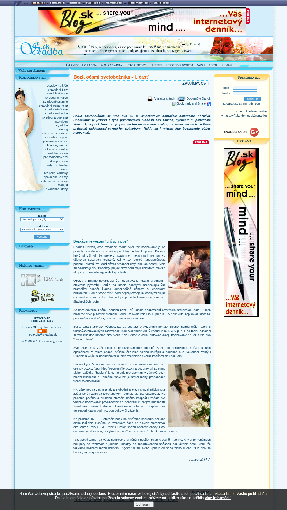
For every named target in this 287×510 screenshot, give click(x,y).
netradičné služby (56, 149)
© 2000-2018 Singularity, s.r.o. (42, 341)
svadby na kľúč (57, 85)
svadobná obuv (57, 93)
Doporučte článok (198, 98)
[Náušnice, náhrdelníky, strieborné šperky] (42, 285)
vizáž (64, 169)
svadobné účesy (56, 109)
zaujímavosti (195, 83)
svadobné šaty (58, 89)
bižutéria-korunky (56, 173)
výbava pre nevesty (54, 181)
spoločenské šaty (56, 177)
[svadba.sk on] (241, 135)
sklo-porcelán (58, 161)
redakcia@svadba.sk (42, 334)
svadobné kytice (56, 97)
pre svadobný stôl (55, 157)
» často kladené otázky (251, 111)
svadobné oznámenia (53, 105)
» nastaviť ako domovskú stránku (244, 115)
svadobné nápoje (56, 137)
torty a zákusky (57, 165)
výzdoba (62, 125)
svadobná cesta (57, 153)
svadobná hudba (56, 113)
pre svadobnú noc (55, 141)
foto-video (61, 121)
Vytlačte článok (164, 98)
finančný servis (57, 145)
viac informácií (218, 498)
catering (62, 129)
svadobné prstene (55, 101)
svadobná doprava (55, 117)
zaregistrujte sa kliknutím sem (241, 103)
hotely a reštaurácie (54, 133)
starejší (63, 185)
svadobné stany (57, 189)
